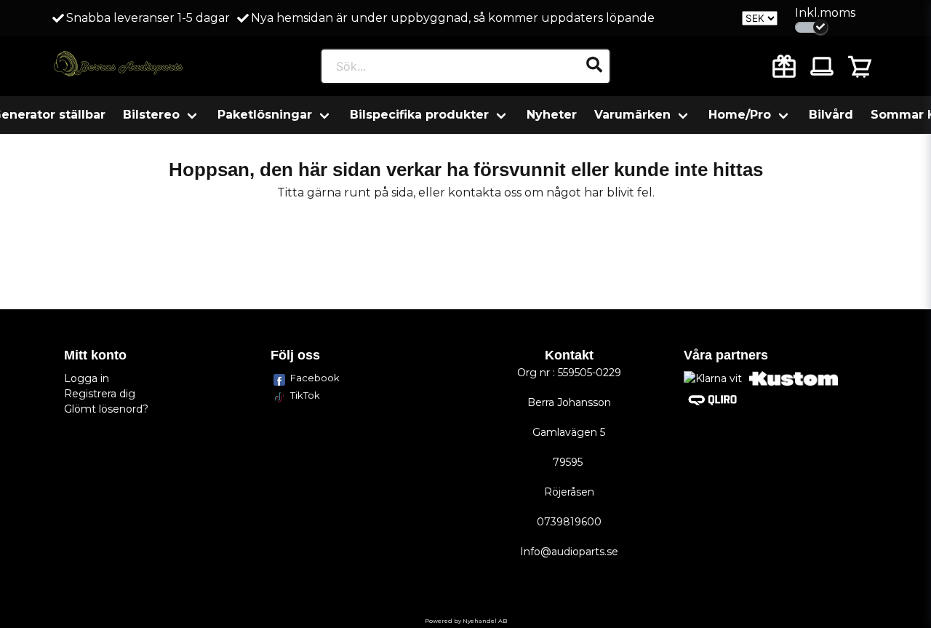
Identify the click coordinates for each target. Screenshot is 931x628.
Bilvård (831, 115)
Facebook (315, 377)
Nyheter (552, 115)
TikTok (305, 395)
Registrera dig (99, 393)
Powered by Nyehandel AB (466, 620)
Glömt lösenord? (106, 409)
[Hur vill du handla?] (811, 27)
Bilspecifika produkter (419, 115)
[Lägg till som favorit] (784, 66)
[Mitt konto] (822, 66)
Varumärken (632, 115)
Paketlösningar (264, 115)
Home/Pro (739, 115)
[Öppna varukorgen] (860, 66)
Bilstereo (151, 115)
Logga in (86, 378)
